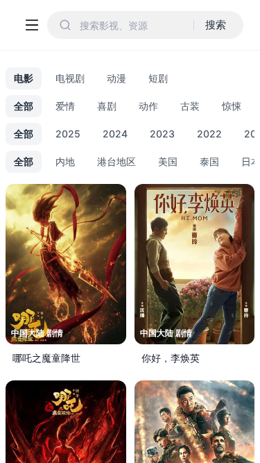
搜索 (215, 24)
